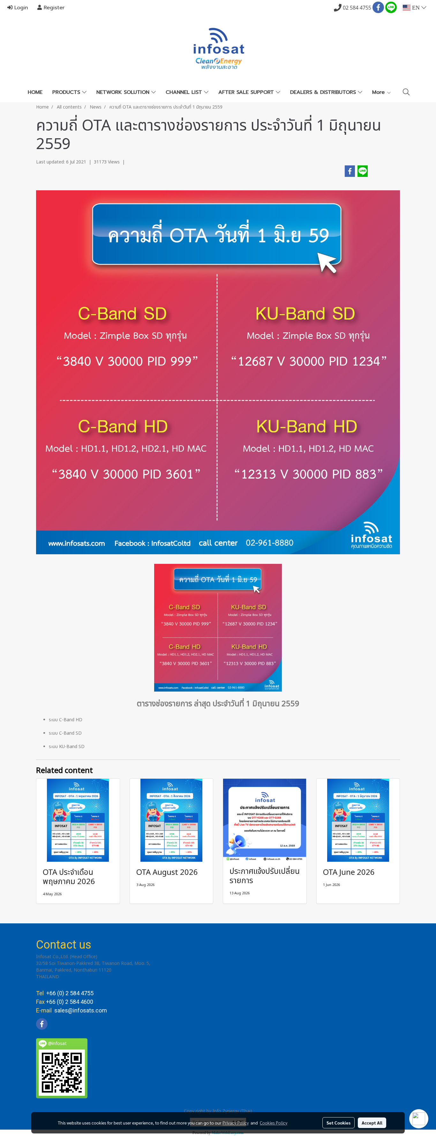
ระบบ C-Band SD (65, 733)
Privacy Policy (235, 1122)
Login (20, 7)
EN (415, 7)
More (379, 92)
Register (53, 7)
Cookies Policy (273, 1122)
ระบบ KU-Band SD (67, 746)
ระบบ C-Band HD (65, 719)
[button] (406, 92)
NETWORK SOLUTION (123, 92)
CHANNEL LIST (185, 92)
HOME (35, 92)
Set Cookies (338, 1122)
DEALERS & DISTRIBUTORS (324, 92)
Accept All (372, 1122)
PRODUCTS (67, 92)
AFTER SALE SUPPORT (247, 92)
